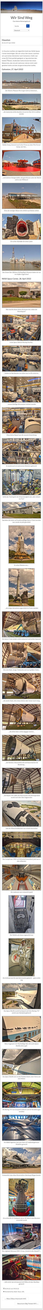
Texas (19, 1291)
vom (12, 1288)
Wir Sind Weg (21, 17)
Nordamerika (9, 1291)
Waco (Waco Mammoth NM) (15, 1299)
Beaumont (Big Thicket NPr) (27, 1303)
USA (23, 1291)
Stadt (15, 1291)
